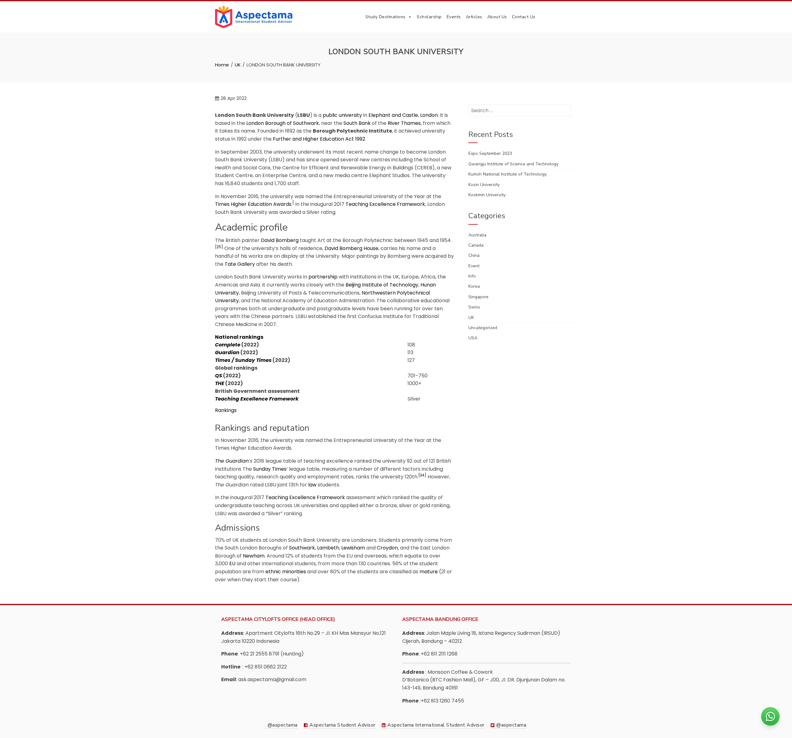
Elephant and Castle (393, 115)
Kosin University (484, 185)
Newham (254, 555)
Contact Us (524, 17)
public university (342, 115)
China (474, 255)
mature (429, 571)
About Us (497, 17)
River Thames (404, 123)
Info (472, 276)
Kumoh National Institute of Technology (507, 174)
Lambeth (328, 547)
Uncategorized (482, 328)
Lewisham (353, 547)
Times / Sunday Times (243, 360)
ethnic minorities (285, 571)
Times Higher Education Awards (253, 204)
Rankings (226, 410)
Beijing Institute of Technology (382, 284)
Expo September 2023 (490, 153)
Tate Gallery (240, 264)
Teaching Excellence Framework (385, 204)
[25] (219, 246)
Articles (474, 17)
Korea (474, 286)
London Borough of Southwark (282, 123)
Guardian (227, 352)
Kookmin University (487, 195)
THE (219, 383)
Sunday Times (269, 469)
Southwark (302, 547)
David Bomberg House (351, 248)
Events (454, 17)
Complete (227, 344)
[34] (422, 475)
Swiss (474, 307)
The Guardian (232, 460)
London (429, 115)
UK (471, 317)
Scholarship (429, 17)
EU (232, 563)
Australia (477, 235)
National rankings (239, 337)
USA (472, 338)
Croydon (387, 547)
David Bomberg (280, 240)
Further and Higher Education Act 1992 (319, 138)
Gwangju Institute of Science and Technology (513, 164)
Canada (476, 245)
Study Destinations (385, 17)
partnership (323, 276)
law (312, 484)
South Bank (357, 123)
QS (218, 375)
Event (474, 266)
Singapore (478, 297)
